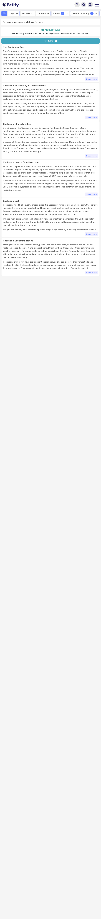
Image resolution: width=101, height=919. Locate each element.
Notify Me (48, 40)
